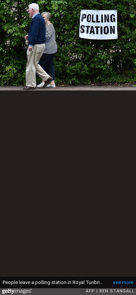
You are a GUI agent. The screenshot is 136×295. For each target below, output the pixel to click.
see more (123, 282)
